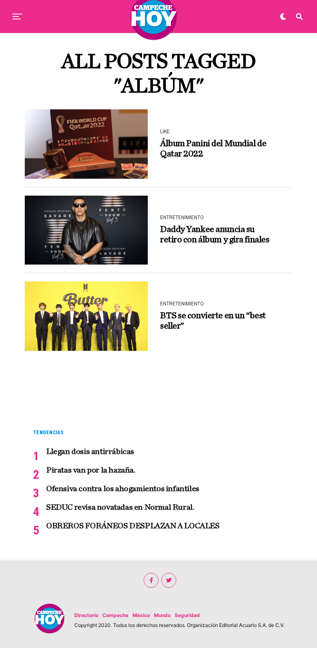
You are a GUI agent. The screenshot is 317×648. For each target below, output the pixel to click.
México (141, 615)
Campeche (115, 615)
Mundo (162, 615)
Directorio (86, 615)
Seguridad (187, 615)
